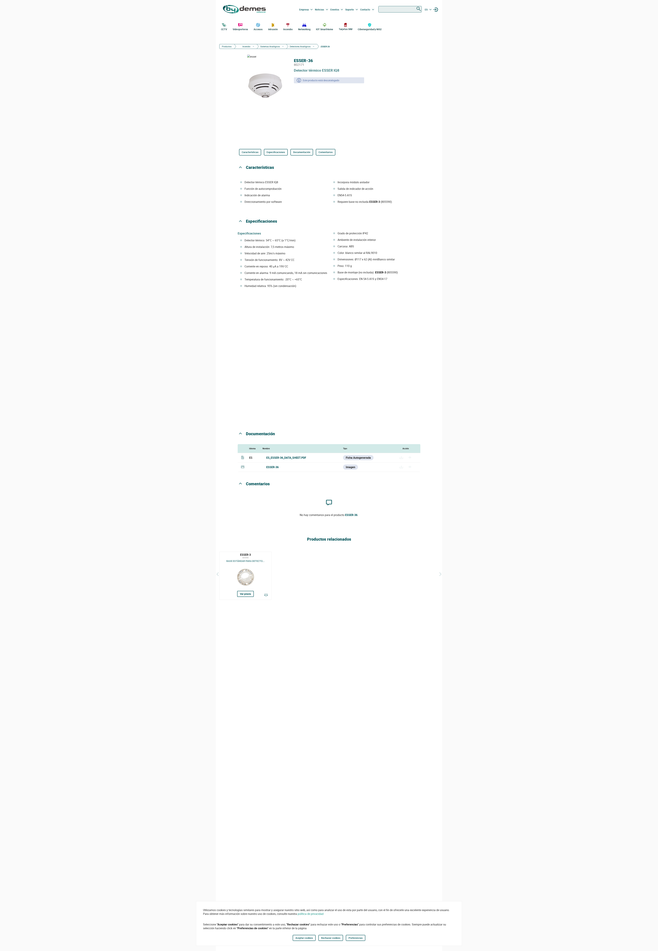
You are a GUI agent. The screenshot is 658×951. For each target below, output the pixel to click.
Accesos (258, 29)
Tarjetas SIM (345, 29)
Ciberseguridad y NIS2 (370, 29)
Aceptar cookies (304, 938)
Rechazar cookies (330, 938)
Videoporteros (240, 29)
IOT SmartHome (324, 29)
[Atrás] (217, 574)
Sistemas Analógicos (270, 46)
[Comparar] (266, 595)
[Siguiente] (440, 574)
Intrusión (273, 29)
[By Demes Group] (244, 9)
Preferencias (356, 938)
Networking (304, 29)
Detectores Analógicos (300, 46)
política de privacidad (311, 914)
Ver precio (245, 593)
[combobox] (400, 9)
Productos (226, 46)
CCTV (224, 29)
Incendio (288, 29)
